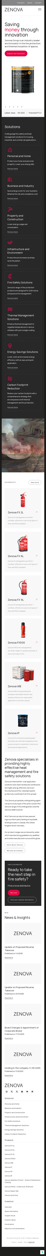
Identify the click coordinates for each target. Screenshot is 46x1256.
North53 (31, 1242)
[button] (5, 106)
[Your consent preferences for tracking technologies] (42, 1252)
